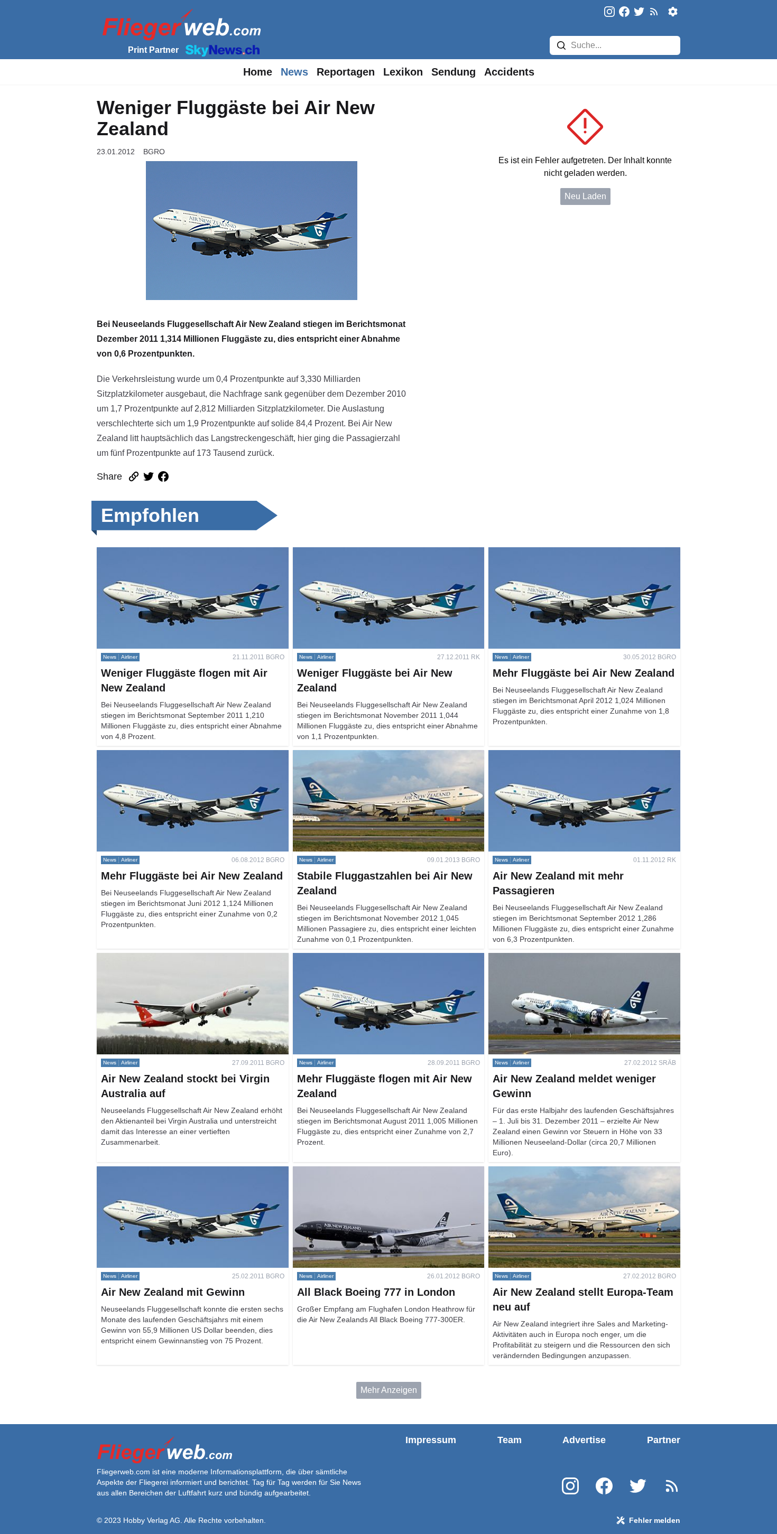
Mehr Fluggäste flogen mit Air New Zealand (374, 959)
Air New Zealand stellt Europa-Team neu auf (571, 1172)
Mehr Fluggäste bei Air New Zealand (557, 553)
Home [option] (257, 72)
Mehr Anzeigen (388, 1390)
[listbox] (257, 71)
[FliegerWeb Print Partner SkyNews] (220, 50)
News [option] (294, 72)
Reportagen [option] (346, 72)
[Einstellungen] (672, 11)
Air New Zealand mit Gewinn (151, 1172)
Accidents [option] (509, 72)
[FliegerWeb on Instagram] (609, 12)
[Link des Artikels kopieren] (133, 476)
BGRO (154, 151)
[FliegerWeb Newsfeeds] (653, 11)
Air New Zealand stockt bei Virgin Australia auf (184, 959)
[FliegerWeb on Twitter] (639, 12)
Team (509, 1440)
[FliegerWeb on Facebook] (624, 12)
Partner (663, 1440)
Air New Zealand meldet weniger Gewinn (565, 959)
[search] (561, 45)
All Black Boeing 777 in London (352, 1172)
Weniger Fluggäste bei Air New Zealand (368, 553)
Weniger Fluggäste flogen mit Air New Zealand (184, 553)
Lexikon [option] (403, 72)
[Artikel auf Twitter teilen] (148, 476)
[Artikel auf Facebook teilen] (163, 476)
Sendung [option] (453, 72)
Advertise (584, 1440)
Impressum (430, 1440)
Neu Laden (585, 196)
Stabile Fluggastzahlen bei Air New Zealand (375, 756)
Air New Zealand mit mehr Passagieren (562, 756)
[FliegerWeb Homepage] (179, 24)
